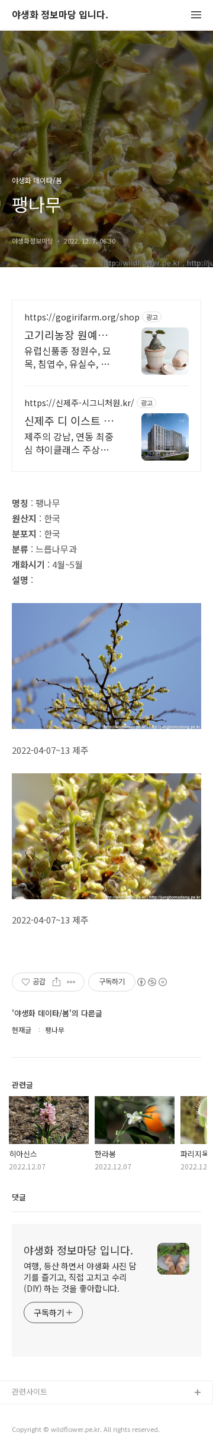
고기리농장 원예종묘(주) (71, 335)
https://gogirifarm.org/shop (82, 317)
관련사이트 (29, 1391)
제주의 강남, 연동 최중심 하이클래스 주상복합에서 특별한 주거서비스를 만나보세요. (71, 442)
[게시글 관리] (71, 982)
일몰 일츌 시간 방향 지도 (52, 1431)
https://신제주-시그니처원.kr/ (79, 403)
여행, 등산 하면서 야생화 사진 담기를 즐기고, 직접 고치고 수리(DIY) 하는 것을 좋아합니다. (80, 1277)
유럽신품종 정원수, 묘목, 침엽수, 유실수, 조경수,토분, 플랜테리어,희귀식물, (69, 357)
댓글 (19, 1197)
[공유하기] (56, 982)
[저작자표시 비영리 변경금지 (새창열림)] (151, 982)
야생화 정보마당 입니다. (60, 15)
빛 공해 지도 (32, 1412)
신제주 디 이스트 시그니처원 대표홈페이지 (71, 420)
